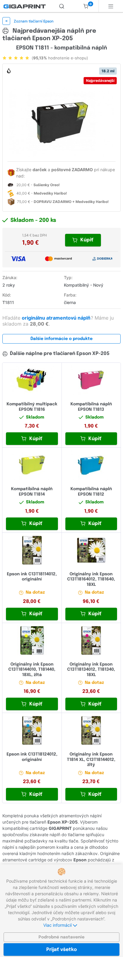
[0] (86, 6)
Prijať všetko (61, 949)
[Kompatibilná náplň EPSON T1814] (32, 465)
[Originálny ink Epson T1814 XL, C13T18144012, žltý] (91, 730)
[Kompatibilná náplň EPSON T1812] (91, 465)
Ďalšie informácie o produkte (61, 339)
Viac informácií (58, 925)
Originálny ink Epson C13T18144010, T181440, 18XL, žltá (31, 669)
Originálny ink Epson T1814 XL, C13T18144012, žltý (91, 759)
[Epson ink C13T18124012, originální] (32, 730)
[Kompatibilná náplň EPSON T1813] (91, 380)
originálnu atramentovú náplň (57, 318)
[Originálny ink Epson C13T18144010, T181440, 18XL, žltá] (32, 640)
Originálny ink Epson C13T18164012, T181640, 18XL (91, 579)
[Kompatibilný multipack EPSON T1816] (32, 380)
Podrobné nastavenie (61, 937)
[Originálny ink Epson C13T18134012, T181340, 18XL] (91, 640)
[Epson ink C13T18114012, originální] (32, 550)
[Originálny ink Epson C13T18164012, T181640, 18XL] (91, 550)
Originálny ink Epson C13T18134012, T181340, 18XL (91, 669)
